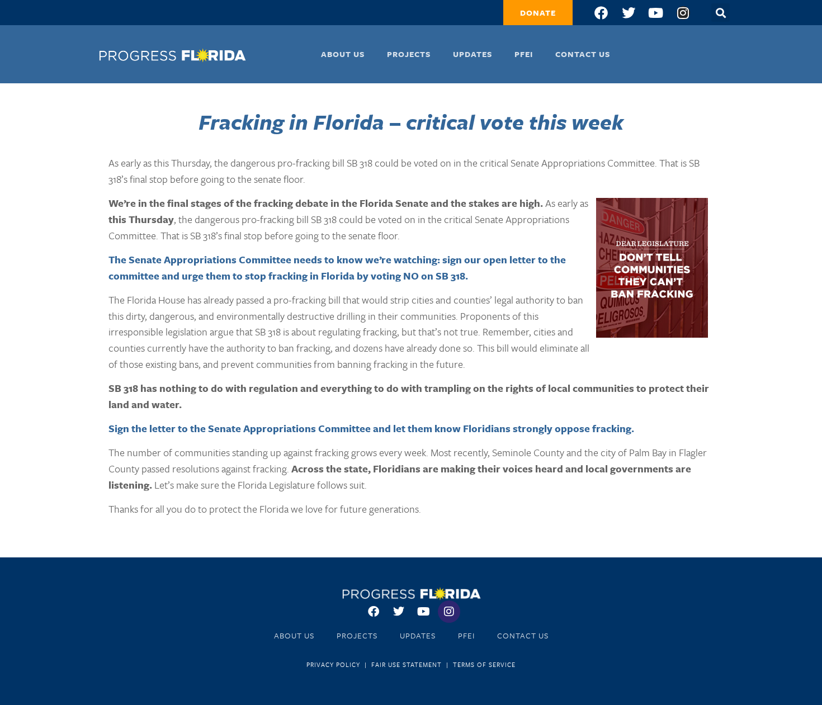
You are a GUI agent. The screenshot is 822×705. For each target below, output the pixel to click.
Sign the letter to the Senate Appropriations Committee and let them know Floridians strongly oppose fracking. (371, 428)
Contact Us (582, 54)
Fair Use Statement (406, 664)
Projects (409, 54)
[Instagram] (683, 13)
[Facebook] (601, 13)
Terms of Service (484, 664)
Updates (472, 54)
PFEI (523, 54)
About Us (343, 54)
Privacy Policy (333, 664)
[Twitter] (628, 13)
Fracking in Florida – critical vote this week (411, 121)
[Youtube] (656, 13)
